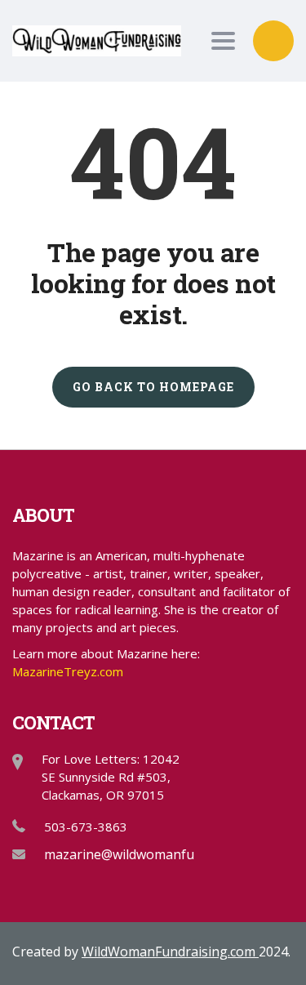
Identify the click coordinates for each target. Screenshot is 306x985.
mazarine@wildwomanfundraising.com (162, 854)
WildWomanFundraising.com (170, 951)
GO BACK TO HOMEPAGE (153, 386)
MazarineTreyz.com (67, 671)
